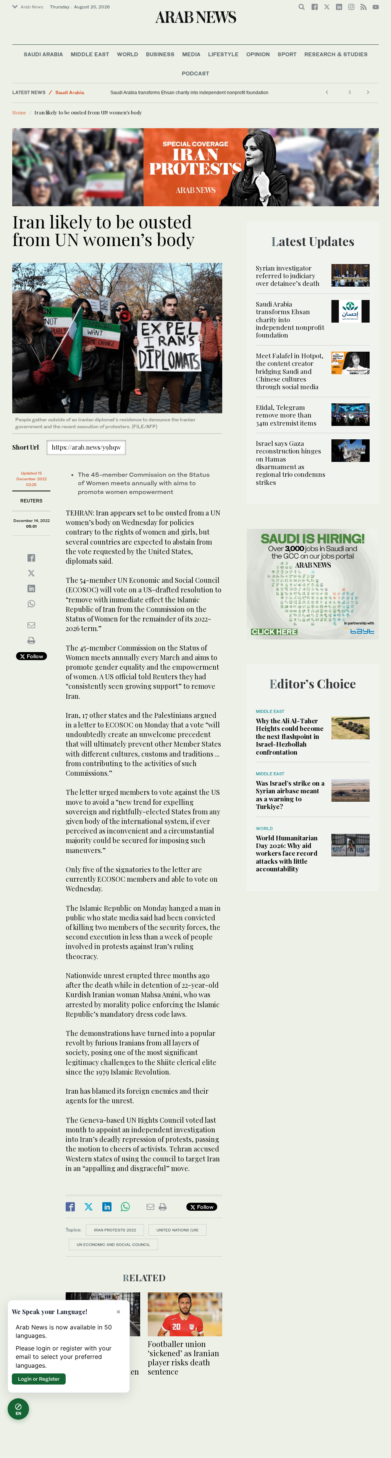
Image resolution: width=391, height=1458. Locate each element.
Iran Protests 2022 (115, 1230)
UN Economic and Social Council (113, 1244)
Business (160, 54)
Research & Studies (336, 54)
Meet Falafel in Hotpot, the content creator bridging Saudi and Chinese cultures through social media (289, 371)
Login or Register (39, 1379)
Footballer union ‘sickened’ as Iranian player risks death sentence (183, 1357)
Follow (34, 656)
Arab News (32, 7)
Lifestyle (223, 54)
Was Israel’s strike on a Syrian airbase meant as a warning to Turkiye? (290, 795)
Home (19, 112)
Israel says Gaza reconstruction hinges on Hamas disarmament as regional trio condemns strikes (290, 462)
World (127, 54)
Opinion (258, 54)
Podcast (195, 73)
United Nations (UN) (178, 1230)
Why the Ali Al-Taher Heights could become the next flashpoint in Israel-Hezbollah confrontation (289, 736)
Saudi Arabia (43, 54)
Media (191, 54)
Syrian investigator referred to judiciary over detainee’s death (288, 276)
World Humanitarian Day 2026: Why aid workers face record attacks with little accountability (287, 853)
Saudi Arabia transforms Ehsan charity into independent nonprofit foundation (189, 92)
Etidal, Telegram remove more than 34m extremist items (287, 415)
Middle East (90, 54)
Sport (287, 54)
